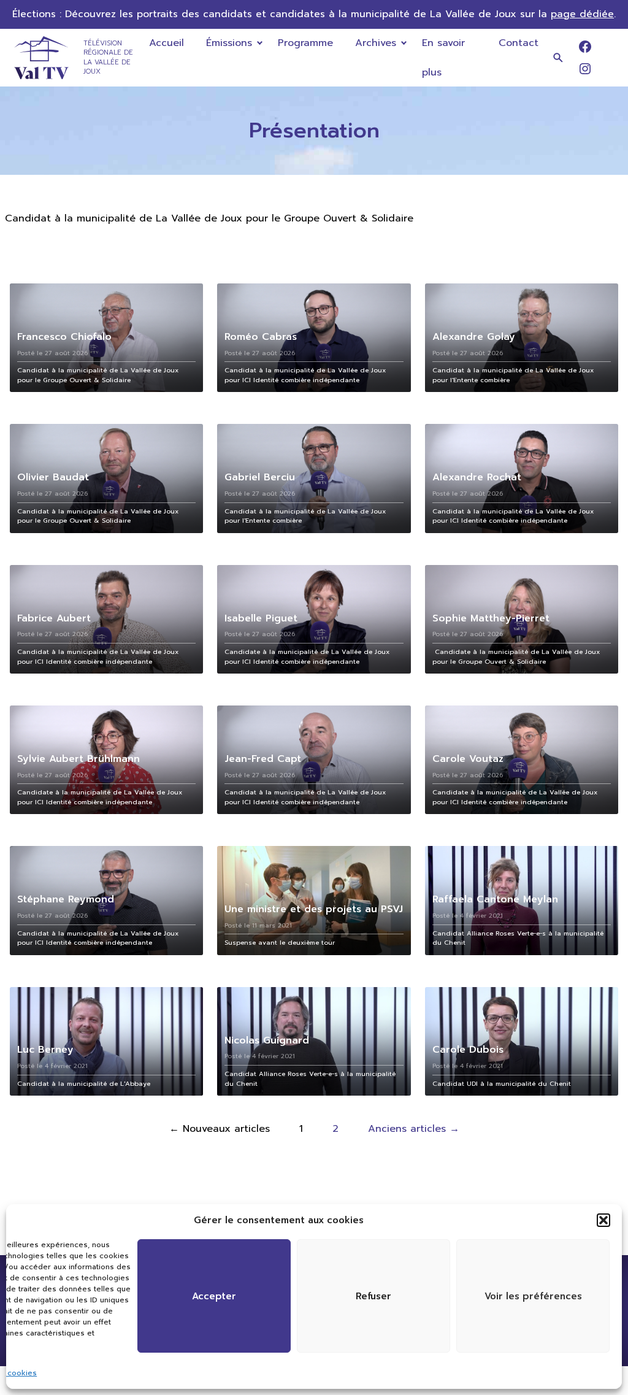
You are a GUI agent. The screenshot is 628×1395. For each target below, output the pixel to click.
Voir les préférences (533, 1296)
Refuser (373, 1296)
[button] (603, 1220)
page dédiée (582, 14)
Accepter (214, 1296)
